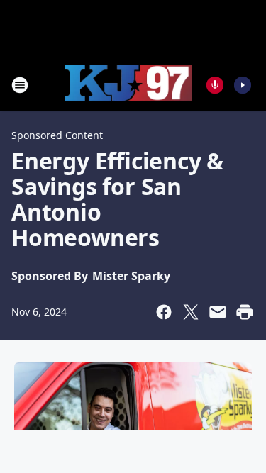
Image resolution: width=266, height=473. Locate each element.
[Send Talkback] (214, 85)
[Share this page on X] (191, 312)
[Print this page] (245, 312)
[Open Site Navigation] (19, 85)
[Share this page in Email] (218, 312)
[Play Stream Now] (242, 85)
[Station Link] (128, 85)
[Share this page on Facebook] (164, 312)
